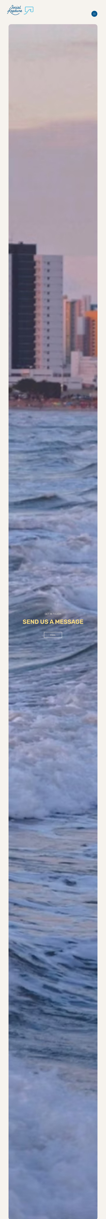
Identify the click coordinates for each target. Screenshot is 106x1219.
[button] (94, 14)
